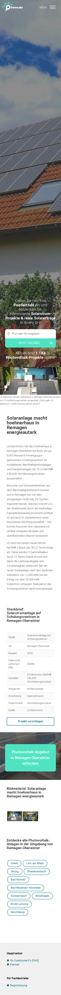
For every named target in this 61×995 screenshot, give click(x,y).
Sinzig (15, 871)
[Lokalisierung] (7, 333)
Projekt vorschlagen (30, 721)
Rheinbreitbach (36, 871)
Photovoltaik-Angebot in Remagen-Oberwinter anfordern (30, 758)
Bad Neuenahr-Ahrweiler (25, 887)
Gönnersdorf (19, 895)
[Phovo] (30, 6)
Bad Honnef (18, 879)
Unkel (14, 863)
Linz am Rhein (35, 863)
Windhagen (42, 895)
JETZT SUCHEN (29, 342)
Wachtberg (18, 912)
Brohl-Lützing (19, 904)
